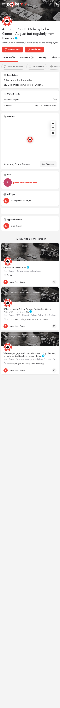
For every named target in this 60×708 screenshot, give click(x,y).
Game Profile (9, 57)
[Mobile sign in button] (57, 4)
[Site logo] (17, 4)
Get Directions (48, 164)
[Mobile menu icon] (3, 4)
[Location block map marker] (30, 140)
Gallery (42, 57)
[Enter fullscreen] (53, 133)
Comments (26, 57)
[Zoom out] (53, 128)
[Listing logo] (7, 21)
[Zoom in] (53, 123)
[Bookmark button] (54, 282)
